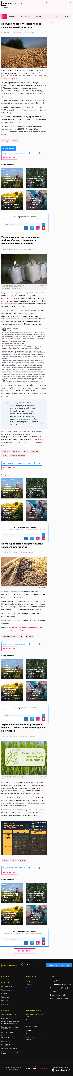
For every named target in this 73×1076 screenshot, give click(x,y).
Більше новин (24, 951)
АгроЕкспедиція (7, 1032)
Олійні (65, 16)
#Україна (22, 860)
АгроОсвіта (5, 1041)
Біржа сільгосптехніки (58, 995)
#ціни (4, 455)
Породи (28, 988)
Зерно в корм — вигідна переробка (10, 1028)
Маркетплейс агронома (59, 998)
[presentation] (1, 16)
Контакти (29, 1034)
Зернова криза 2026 (8, 1014)
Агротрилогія (6, 1018)
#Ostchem (6, 451)
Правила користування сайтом (34, 1038)
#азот (26, 451)
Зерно (55, 16)
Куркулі (28, 981)
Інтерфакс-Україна (9, 79)
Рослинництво (6, 986)
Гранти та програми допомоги (8, 1037)
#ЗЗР (20, 636)
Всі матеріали (9, 157)
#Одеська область (9, 636)
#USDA (15, 141)
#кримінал (29, 636)
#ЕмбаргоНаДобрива (18, 455)
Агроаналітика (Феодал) (59, 988)
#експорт (6, 141)
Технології (5, 997)
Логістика (5, 1004)
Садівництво (25, 16)
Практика (4, 993)
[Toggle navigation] (70, 3)
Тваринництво (6, 990)
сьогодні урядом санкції (18, 293)
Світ (46, 16)
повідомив (8, 304)
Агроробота (54, 991)
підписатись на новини (59, 965)
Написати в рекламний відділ (34, 1015)
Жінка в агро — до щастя (10, 1048)
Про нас (29, 1030)
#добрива (16, 451)
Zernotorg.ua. (33, 793)
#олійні (5, 860)
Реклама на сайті (32, 1020)
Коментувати (8, 148)
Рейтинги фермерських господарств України (10, 1022)
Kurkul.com (16, 431)
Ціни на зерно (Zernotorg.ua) (60, 984)
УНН (21, 597)
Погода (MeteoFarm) (57, 981)
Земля (38, 16)
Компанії (29, 984)
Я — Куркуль (6, 1045)
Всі (3, 16)
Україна (12, 16)
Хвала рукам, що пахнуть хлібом (10, 1052)
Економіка (5, 1000)
